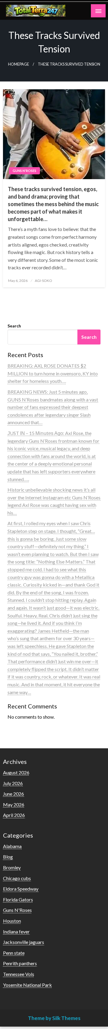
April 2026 (14, 815)
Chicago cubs (17, 878)
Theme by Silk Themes (54, 1018)
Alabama (12, 846)
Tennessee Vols (18, 974)
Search (14, 325)
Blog (8, 856)
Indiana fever (16, 931)
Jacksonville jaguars (23, 942)
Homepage (18, 64)
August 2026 (16, 772)
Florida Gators (18, 899)
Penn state (14, 953)
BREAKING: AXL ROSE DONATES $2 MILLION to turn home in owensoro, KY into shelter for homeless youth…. (53, 373)
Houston (12, 921)
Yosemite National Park (27, 985)
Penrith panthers (20, 963)
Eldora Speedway (20, 889)
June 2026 (13, 794)
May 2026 (13, 804)
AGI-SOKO (43, 280)
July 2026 (13, 783)
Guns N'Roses (24, 171)
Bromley (12, 867)
